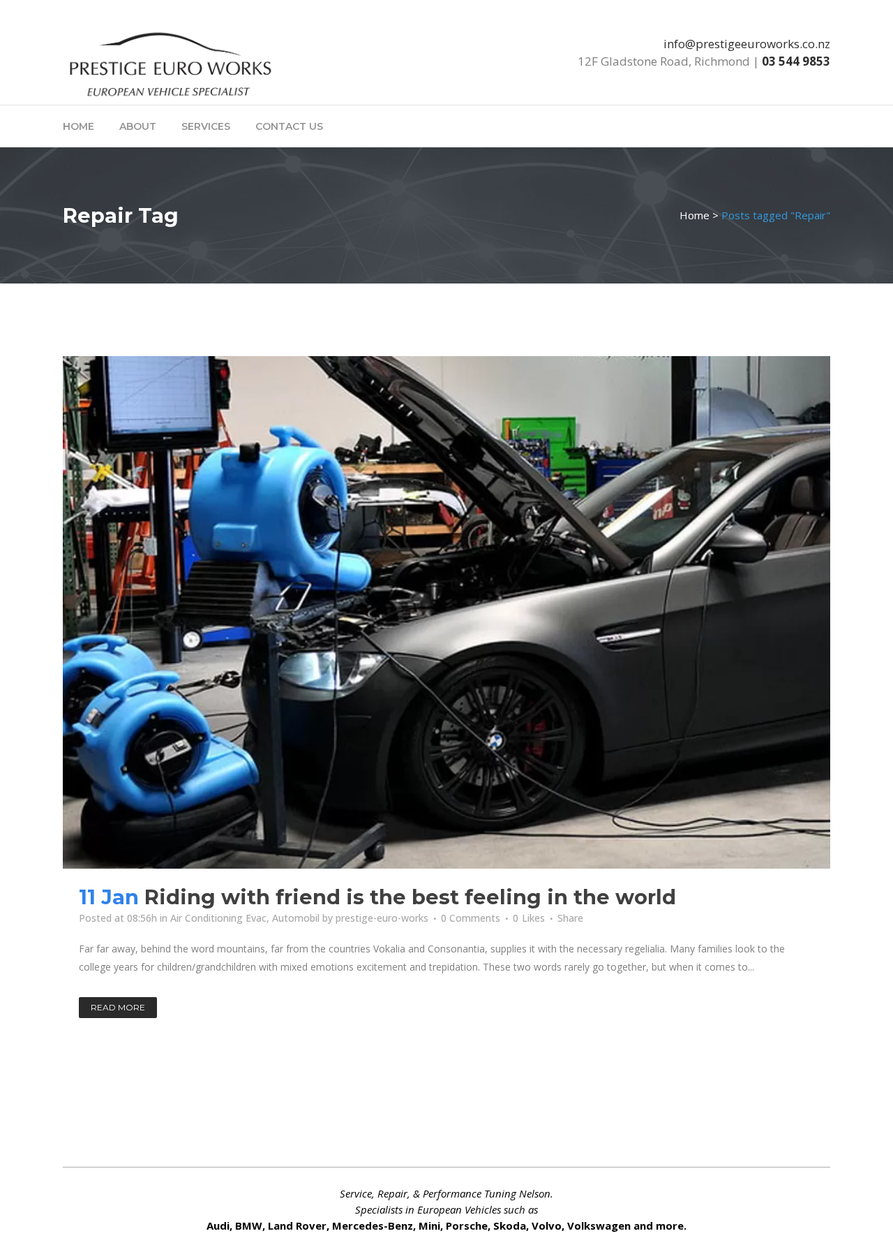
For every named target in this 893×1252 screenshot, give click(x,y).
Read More (118, 1007)
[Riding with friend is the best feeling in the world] (446, 612)
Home (695, 215)
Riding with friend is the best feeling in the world (410, 897)
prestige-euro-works (382, 918)
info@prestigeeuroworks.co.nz (746, 44)
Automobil (296, 918)
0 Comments (470, 918)
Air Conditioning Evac (218, 918)
